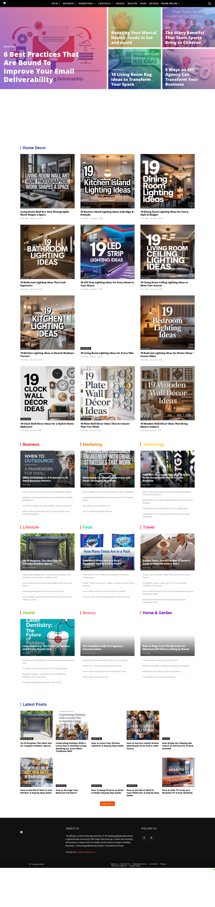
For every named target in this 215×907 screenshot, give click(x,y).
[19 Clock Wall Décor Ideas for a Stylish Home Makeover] (47, 393)
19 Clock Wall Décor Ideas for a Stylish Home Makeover (47, 425)
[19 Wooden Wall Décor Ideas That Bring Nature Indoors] (167, 393)
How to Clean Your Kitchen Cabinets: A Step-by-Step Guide (107, 744)
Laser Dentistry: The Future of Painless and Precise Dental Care (46, 647)
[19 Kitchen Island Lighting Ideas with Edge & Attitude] (107, 181)
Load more (106, 803)
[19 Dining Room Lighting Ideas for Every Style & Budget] (167, 181)
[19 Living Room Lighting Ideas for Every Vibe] (107, 322)
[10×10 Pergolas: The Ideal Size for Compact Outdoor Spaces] (47, 551)
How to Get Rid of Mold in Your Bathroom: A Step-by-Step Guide (143, 793)
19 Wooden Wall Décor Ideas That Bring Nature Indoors (164, 425)
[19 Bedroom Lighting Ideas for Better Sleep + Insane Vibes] (167, 322)
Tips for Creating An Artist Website (97, 511)
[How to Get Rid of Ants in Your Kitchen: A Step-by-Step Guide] (36, 772)
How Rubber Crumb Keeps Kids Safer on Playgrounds (165, 508)
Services (166, 739)
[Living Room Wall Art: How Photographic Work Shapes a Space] (47, 181)
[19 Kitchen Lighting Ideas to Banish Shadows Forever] (47, 322)
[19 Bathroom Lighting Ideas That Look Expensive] (47, 252)
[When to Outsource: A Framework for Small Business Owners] (47, 469)
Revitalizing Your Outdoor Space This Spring (161, 671)
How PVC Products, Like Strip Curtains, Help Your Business (47, 506)
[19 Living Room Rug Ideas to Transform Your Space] (134, 69)
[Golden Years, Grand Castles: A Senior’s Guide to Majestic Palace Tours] (167, 551)
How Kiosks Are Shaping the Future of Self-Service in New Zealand (178, 746)
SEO (167, 65)
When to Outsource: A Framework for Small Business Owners (45, 479)
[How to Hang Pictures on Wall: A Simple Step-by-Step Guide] (107, 772)
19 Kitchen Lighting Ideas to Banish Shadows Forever (47, 354)
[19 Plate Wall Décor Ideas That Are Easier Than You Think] (107, 393)
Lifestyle (60, 739)
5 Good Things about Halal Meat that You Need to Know (106, 597)
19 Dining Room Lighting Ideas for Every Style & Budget (164, 213)
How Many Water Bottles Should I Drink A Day (42, 682)
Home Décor (117, 69)
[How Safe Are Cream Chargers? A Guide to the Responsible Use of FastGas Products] (167, 469)
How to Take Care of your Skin (95, 677)
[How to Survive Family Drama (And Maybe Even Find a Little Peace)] (143, 725)
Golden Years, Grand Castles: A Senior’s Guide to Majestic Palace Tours (166, 562)
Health (114, 28)
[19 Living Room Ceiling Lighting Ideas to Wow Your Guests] (167, 252)
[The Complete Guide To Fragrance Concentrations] (107, 637)
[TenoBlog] (14, 3)
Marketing (9, 47)
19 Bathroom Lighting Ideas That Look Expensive (43, 284)
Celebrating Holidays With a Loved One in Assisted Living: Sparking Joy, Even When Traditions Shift (71, 747)
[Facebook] (144, 838)
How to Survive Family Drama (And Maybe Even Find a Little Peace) (143, 746)
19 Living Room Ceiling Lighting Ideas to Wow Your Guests (164, 284)
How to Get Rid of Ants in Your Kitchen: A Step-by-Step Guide (36, 791)
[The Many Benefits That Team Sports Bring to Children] (188, 27)
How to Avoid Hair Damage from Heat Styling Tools (104, 671)
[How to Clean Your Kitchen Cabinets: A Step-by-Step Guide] (107, 725)
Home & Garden (27, 739)
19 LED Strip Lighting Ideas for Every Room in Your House (107, 284)
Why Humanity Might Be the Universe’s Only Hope (43, 591)
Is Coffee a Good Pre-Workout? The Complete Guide (45, 668)
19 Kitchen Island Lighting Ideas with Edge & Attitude (107, 213)
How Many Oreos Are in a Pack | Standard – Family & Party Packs (102, 562)
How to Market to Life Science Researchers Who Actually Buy (108, 492)
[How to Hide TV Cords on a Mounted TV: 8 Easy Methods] (178, 772)
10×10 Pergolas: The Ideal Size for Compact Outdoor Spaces (42, 562)
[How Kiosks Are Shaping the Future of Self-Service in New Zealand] (178, 725)
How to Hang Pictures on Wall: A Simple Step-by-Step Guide (107, 791)
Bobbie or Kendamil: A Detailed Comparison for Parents (166, 666)
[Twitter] (151, 838)
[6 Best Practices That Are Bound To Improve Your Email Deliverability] (53, 48)
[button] (209, 3)
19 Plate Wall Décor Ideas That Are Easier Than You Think (105, 425)
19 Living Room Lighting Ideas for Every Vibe (107, 353)
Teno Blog (24, 218)
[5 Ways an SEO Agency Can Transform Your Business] (188, 69)
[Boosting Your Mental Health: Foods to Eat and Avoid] (134, 27)
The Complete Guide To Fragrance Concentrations (103, 647)
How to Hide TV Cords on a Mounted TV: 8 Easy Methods (177, 791)
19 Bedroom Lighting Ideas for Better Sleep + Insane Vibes (167, 354)
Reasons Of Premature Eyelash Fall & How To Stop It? (105, 660)
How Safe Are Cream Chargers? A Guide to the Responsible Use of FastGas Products (166, 477)
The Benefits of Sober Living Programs (159, 677)
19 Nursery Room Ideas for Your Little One (160, 660)
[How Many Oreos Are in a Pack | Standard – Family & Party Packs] (107, 551)
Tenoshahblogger (29, 567)
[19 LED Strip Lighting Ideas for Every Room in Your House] (107, 252)
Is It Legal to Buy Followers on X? (96, 506)
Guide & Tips (96, 739)
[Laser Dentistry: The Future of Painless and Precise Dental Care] (47, 637)
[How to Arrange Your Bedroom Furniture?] (72, 772)
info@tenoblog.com (86, 852)
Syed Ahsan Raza (89, 653)
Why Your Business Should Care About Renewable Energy (47, 492)
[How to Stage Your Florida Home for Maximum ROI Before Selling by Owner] (167, 637)
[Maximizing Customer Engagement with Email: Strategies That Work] (107, 469)
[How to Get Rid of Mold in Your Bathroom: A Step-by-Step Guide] (143, 772)
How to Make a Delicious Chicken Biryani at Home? (104, 591)
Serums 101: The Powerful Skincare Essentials (102, 666)
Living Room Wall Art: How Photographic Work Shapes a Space (44, 213)
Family (168, 28)
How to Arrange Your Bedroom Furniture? (67, 791)
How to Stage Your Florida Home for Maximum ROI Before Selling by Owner (166, 647)
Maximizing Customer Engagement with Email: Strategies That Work (107, 479)
